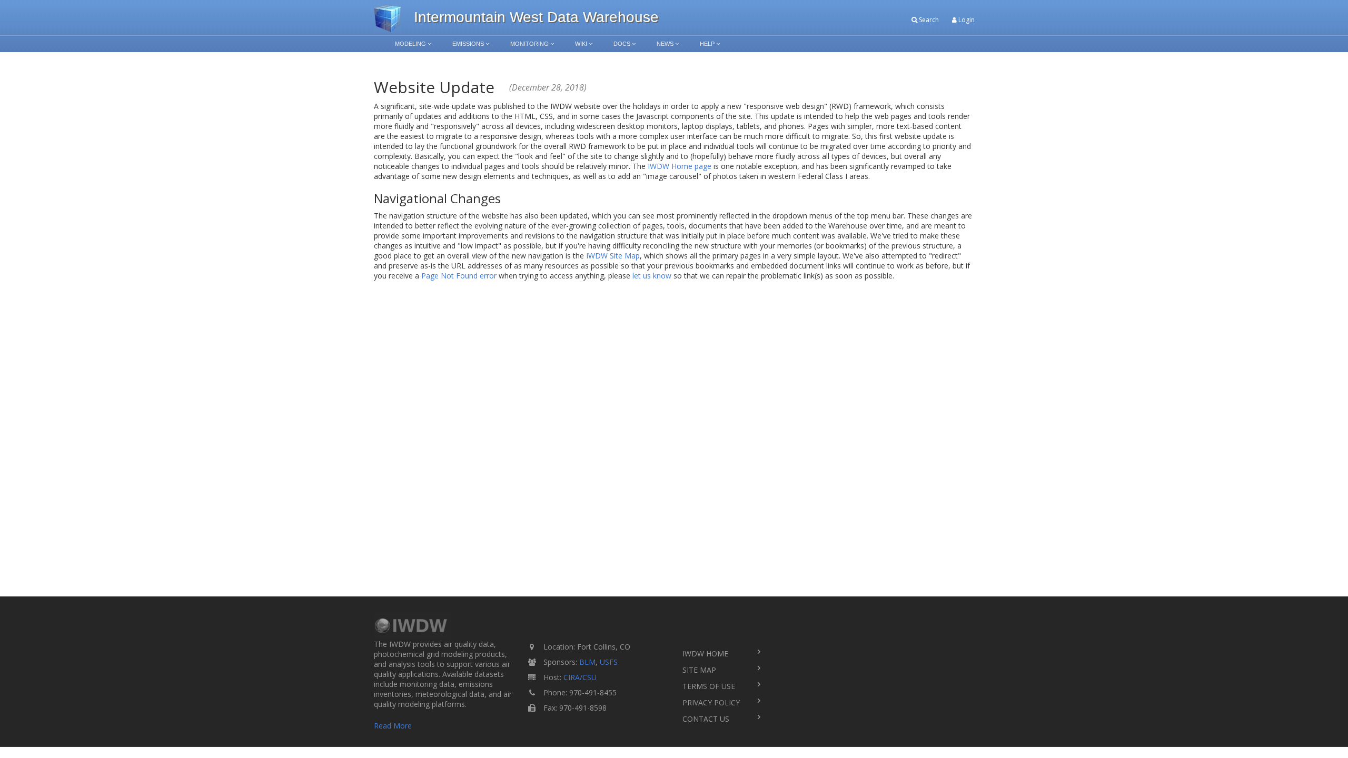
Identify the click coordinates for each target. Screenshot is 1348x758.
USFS (609, 662)
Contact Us (705, 719)
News (665, 44)
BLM (587, 662)
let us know (651, 276)
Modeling (410, 44)
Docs (621, 44)
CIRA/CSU (580, 677)
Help (707, 44)
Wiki (581, 44)
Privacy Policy (711, 702)
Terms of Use (708, 686)
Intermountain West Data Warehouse (536, 17)
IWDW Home (705, 654)
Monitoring (529, 44)
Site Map (699, 670)
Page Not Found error (459, 276)
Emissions (468, 44)
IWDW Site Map (613, 256)
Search (928, 19)
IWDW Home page (679, 166)
